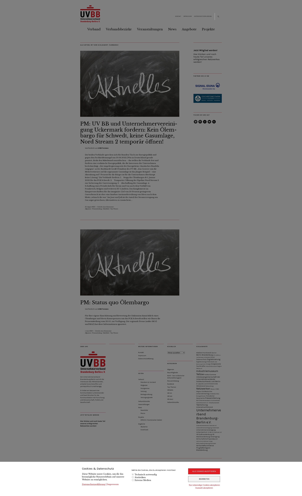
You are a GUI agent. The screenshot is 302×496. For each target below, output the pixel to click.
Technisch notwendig (146, 474)
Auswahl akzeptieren (204, 488)
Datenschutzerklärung (93, 484)
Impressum (113, 484)
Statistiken (140, 477)
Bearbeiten (204, 479)
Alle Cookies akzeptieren (204, 471)
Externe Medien (143, 480)
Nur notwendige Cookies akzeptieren (204, 485)
